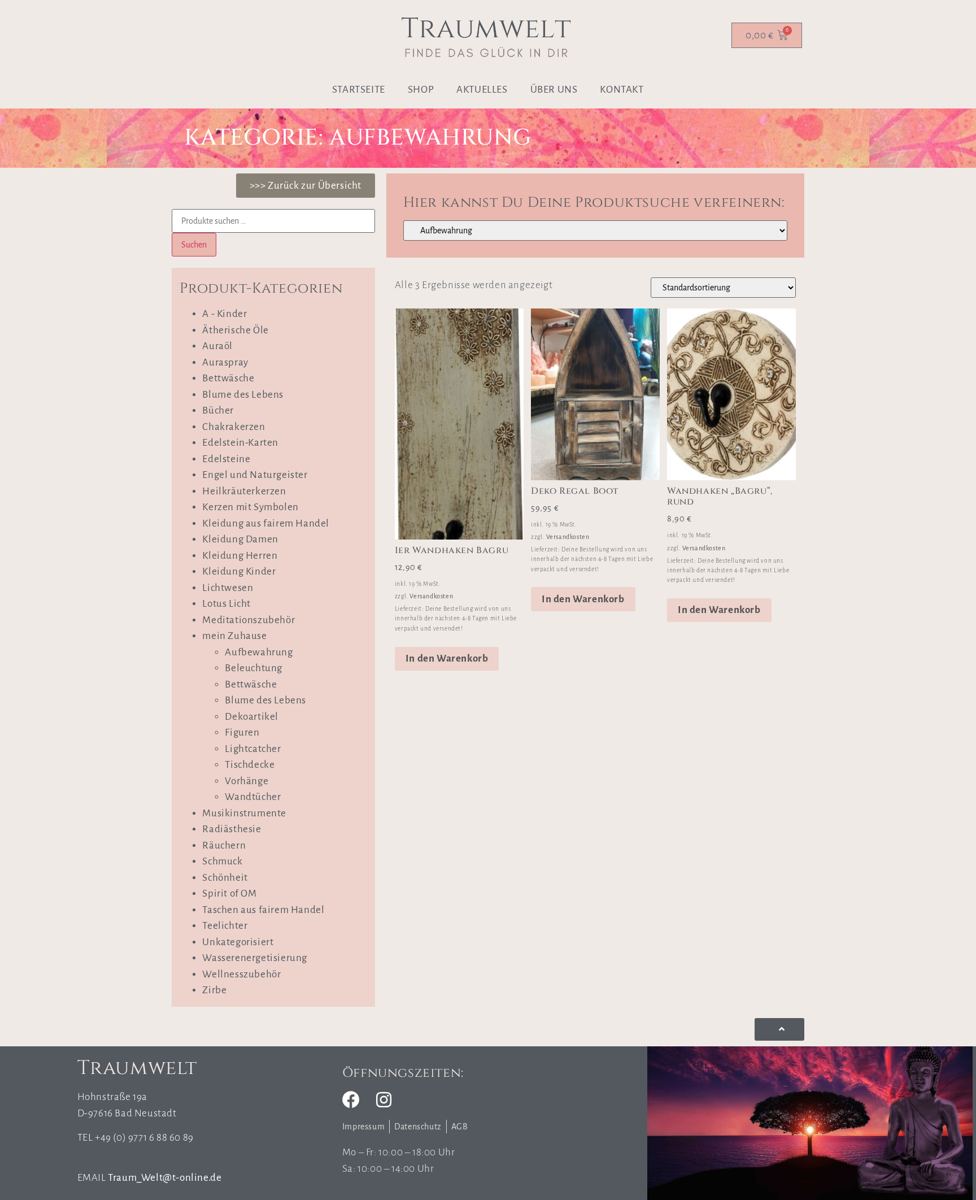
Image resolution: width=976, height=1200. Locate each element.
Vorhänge (246, 781)
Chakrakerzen (233, 426)
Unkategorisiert (237, 942)
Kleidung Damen (240, 539)
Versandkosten (431, 596)
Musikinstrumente (244, 813)
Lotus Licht (226, 603)
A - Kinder (224, 313)
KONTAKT (621, 89)
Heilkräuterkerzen (244, 491)
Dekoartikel (251, 716)
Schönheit (224, 877)
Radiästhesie (231, 829)
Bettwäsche (228, 378)
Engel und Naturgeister (254, 474)
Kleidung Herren (239, 555)
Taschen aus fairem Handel (263, 910)
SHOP (421, 89)
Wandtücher (253, 797)
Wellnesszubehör (241, 974)
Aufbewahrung (259, 652)
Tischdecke (249, 764)
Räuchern (224, 845)
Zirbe (214, 990)
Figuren (242, 732)
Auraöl (217, 346)
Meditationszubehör (248, 620)
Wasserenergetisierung (254, 958)
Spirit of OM (229, 893)
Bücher (218, 410)
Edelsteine (226, 459)
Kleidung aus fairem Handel (265, 523)
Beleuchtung (253, 668)
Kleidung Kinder (239, 571)
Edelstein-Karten (240, 442)
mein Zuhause (234, 636)
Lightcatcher (253, 749)
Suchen (194, 244)
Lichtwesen (227, 587)
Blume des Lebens (243, 394)
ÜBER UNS (554, 89)
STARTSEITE (358, 89)
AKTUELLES (481, 89)
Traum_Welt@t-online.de (164, 1177)
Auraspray (225, 362)
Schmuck (222, 861)
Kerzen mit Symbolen (250, 507)
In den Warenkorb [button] (447, 658)
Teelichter (224, 925)
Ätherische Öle (235, 330)
